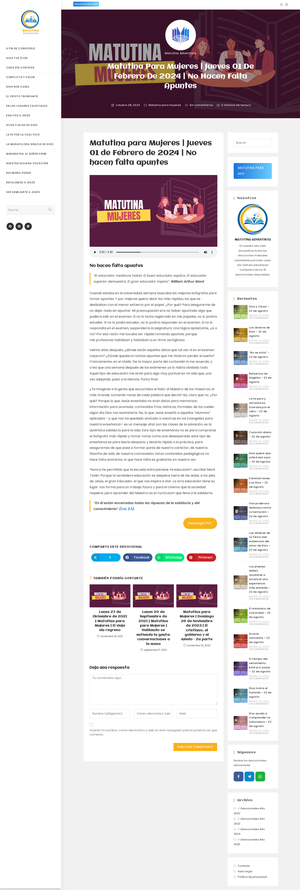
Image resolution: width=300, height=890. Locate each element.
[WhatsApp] (260, 776)
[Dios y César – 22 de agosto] (241, 312)
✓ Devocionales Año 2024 (249, 831)
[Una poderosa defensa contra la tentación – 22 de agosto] (241, 513)
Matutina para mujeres (165, 105)
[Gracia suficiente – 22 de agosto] (241, 641)
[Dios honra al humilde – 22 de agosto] (241, 696)
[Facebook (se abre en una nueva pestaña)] (281, 5)
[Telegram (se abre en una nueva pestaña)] (286, 5)
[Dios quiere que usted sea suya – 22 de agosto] (241, 461)
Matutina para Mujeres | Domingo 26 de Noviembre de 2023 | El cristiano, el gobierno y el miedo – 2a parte (197, 625)
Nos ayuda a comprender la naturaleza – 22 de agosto (260, 720)
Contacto (244, 866)
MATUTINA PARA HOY (251, 170)
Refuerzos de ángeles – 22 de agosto (260, 378)
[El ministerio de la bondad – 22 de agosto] (241, 616)
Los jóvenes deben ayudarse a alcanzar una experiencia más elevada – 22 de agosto (259, 579)
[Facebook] (10, 226)
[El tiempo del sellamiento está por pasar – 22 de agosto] (241, 668)
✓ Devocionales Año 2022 (249, 810)
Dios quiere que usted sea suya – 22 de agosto (260, 457)
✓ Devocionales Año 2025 (249, 842)
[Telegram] (28, 226)
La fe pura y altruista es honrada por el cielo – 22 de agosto (259, 407)
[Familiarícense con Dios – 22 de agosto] (241, 486)
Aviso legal (245, 871)
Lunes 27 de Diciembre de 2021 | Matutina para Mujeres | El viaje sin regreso (110, 621)
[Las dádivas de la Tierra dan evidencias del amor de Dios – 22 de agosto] (241, 545)
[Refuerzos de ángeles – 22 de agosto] (241, 381)
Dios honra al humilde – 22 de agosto (260, 692)
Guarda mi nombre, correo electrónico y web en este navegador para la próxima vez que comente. (153, 732)
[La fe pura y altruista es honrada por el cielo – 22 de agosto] (241, 410)
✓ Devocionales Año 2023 (249, 821)
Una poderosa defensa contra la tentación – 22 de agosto (260, 509)
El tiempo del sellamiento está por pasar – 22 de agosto (260, 665)
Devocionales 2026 (86, 4)
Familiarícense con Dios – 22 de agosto (259, 482)
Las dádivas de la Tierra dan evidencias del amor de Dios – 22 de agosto (259, 541)
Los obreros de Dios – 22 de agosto (259, 332)
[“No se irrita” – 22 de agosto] (241, 358)
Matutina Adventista (180, 53)
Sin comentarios (201, 105)
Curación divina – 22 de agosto (260, 434)
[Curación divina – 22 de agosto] (241, 438)
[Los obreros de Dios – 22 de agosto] (241, 335)
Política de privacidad (252, 877)
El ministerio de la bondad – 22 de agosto (260, 613)
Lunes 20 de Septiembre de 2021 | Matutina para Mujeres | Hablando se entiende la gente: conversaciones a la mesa (153, 628)
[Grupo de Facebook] (19, 226)
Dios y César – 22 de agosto (259, 309)
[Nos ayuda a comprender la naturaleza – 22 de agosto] (241, 723)
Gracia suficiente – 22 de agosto (259, 638)
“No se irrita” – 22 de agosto (259, 355)
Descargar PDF (200, 523)
